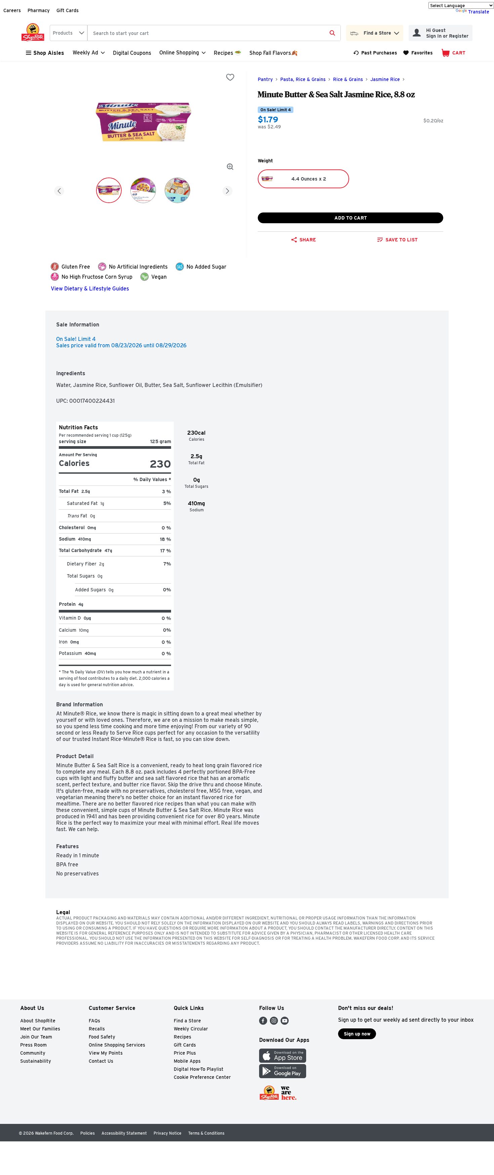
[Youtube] (285, 1023)
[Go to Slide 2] (143, 190)
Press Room (33, 1045)
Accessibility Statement (124, 1133)
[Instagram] (274, 1023)
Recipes (182, 1037)
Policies (87, 1133)
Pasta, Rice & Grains (303, 79)
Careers (12, 10)
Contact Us (101, 1061)
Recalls (97, 1028)
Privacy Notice (167, 1133)
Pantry (265, 79)
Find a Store (187, 1020)
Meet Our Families (40, 1028)
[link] (375, 52)
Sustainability (35, 1061)
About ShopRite (37, 1020)
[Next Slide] (227, 189)
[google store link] (282, 1076)
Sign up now (357, 1033)
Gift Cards (67, 10)
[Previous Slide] (59, 189)
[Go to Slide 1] (109, 190)
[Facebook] (263, 1023)
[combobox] (68, 33)
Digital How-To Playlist (198, 1069)
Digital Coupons (132, 53)
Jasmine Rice (385, 79)
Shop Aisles (48, 53)
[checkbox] (230, 77)
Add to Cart (350, 218)
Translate (478, 11)
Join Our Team (36, 1037)
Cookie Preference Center (202, 1077)
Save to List (401, 239)
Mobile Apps (187, 1061)
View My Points (106, 1053)
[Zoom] (230, 167)
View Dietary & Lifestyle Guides (90, 288)
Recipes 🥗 (227, 53)
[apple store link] (282, 1061)
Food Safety (102, 1037)
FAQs (94, 1020)
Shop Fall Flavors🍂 (273, 53)
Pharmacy (39, 10)
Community (32, 1053)
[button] (396, 31)
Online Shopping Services (117, 1045)
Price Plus (185, 1053)
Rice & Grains (348, 79)
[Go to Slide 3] (177, 190)
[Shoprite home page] (34, 33)
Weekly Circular (191, 1028)
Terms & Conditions (206, 1133)
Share (307, 239)
